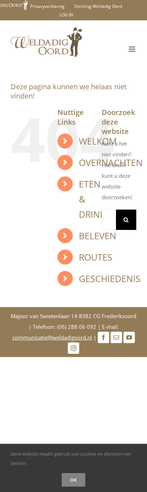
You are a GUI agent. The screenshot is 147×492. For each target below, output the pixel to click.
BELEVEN (97, 236)
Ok (73, 480)
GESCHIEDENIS (110, 278)
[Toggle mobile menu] (132, 49)
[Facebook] (103, 337)
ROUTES (95, 257)
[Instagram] (73, 348)
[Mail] (116, 337)
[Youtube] (129, 337)
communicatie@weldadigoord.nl (52, 337)
